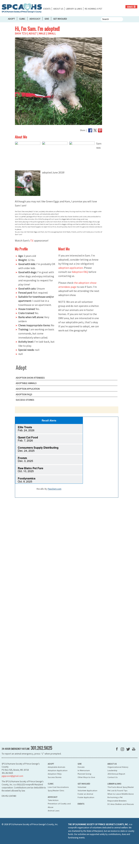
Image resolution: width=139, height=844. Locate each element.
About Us (58, 8)
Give (47, 18)
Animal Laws (53, 810)
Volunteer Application (87, 790)
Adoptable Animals (26, 383)
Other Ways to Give (86, 777)
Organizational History (117, 767)
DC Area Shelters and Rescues (120, 804)
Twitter (128, 749)
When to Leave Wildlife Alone (120, 794)
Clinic (22, 18)
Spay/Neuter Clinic (56, 790)
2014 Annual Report (116, 774)
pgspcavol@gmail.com (12, 776)
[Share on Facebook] (90, 130)
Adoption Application (28, 388)
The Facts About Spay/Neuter (120, 787)
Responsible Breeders (116, 800)
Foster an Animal (85, 794)
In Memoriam (84, 770)
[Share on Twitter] (95, 130)
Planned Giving (84, 774)
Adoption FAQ (80, 272)
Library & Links (74, 8)
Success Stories (25, 399)
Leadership (112, 770)
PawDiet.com (54, 488)
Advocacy (34, 18)
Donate (131, 6)
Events (47, 8)
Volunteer (82, 787)
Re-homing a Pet (93, 8)
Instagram (122, 749)
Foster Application (86, 797)
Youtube (133, 749)
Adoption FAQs (24, 394)
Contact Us (112, 777)
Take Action (53, 800)
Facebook (116, 749)
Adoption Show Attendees (30, 377)
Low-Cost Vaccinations (58, 787)
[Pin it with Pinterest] (100, 130)
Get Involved (60, 18)
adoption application (70, 267)
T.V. (32, 240)
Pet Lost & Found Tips (117, 790)
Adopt (11, 18)
